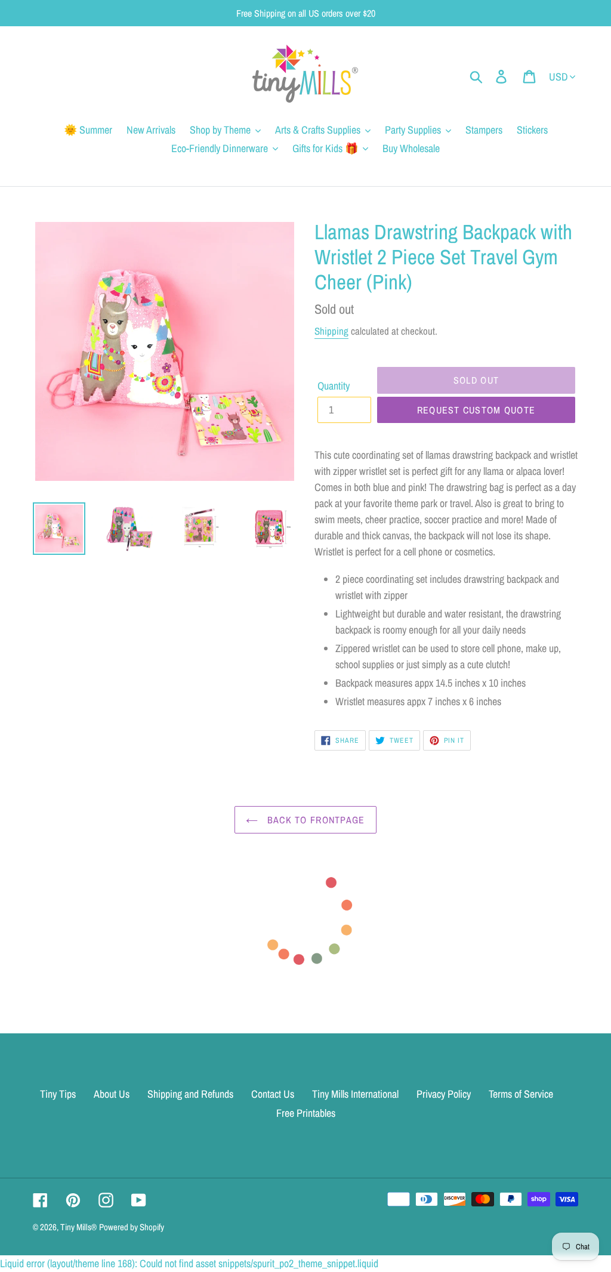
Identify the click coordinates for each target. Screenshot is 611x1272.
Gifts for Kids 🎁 (325, 148)
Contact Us (272, 1093)
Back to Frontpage (314, 819)
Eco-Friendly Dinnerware (219, 148)
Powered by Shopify (131, 1227)
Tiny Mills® (78, 1227)
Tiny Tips (58, 1093)
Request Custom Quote (476, 409)
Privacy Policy (443, 1093)
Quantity (333, 385)
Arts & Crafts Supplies (317, 129)
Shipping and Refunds (190, 1093)
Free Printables (305, 1113)
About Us (111, 1093)
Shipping (331, 331)
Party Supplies (413, 129)
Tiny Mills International (355, 1093)
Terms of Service (521, 1093)
